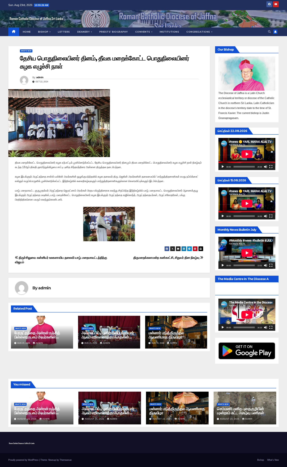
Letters (64, 31)
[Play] (222, 166)
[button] (269, 31)
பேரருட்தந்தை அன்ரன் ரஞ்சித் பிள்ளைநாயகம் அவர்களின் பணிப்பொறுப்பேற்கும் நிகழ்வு (37, 337)
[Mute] (265, 166)
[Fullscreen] (271, 166)
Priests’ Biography (113, 31)
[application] (246, 154)
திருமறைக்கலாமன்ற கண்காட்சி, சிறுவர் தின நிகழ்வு (166, 257)
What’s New (273, 460)
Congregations (198, 31)
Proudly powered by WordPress (23, 460)
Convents (143, 31)
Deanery (84, 31)
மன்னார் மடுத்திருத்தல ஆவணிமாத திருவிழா (166, 334)
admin (40, 77)
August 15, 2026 (27, 419)
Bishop (43, 31)
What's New (26, 51)
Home (27, 31)
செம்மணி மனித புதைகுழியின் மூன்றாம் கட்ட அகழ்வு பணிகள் (240, 410)
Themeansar (65, 460)
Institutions (169, 31)
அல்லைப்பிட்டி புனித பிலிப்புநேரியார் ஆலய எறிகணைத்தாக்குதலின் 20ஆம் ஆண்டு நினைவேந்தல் (107, 337)
